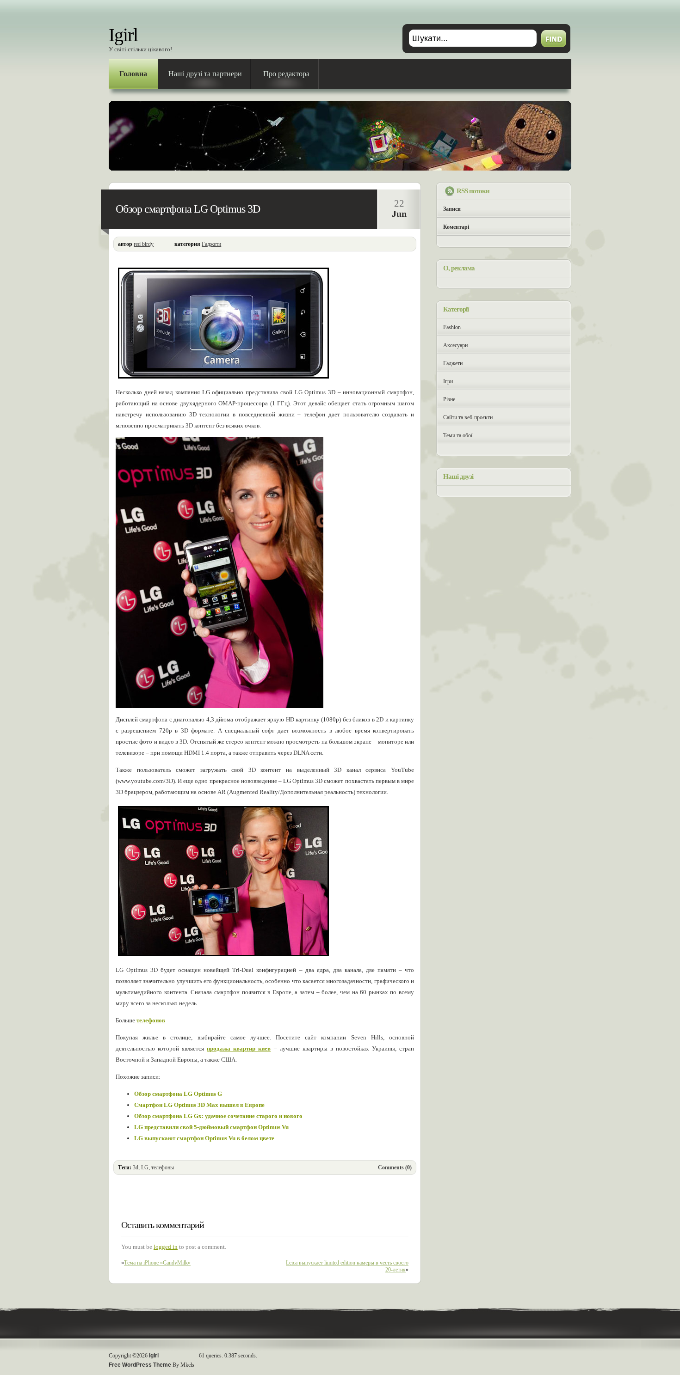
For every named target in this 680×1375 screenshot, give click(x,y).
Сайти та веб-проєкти (468, 417)
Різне (449, 399)
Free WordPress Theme (140, 1365)
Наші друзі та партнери (205, 74)
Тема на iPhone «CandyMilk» (157, 1262)
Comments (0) (395, 1167)
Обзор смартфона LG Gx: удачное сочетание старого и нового (218, 1115)
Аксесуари (455, 345)
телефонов (150, 1020)
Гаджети (211, 244)
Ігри (448, 381)
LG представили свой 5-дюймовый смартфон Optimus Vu (211, 1127)
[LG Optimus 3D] (223, 378)
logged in (166, 1246)
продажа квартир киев (239, 1048)
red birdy (144, 244)
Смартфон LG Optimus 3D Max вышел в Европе (199, 1104)
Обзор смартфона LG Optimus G (178, 1093)
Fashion (452, 327)
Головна (133, 74)
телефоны (162, 1167)
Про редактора (286, 74)
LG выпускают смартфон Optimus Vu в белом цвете (204, 1138)
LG (144, 1167)
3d (135, 1167)
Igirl (123, 34)
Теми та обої (457, 435)
